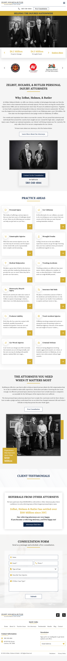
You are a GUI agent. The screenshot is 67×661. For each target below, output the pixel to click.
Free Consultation (41, 9)
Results (49, 626)
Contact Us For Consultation (33, 175)
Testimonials (42, 626)
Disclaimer (52, 653)
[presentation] (4, 53)
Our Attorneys (31, 626)
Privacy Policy (62, 653)
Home (6, 626)
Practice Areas (21, 626)
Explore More (57, 53)
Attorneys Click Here (33, 524)
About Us (12, 626)
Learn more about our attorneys (33, 134)
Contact (60, 626)
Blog (55, 626)
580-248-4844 (26, 8)
